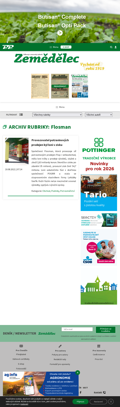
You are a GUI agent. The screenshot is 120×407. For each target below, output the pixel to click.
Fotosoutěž (21, 368)
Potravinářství (67, 190)
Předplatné (21, 354)
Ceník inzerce (99, 354)
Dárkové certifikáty (21, 359)
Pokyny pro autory (60, 354)
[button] (106, 329)
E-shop (21, 364)
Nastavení (98, 401)
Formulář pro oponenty (60, 364)
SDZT (85, 387)
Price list (99, 359)
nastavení (24, 404)
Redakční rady (60, 359)
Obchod (46, 190)
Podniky (55, 190)
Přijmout (80, 401)
